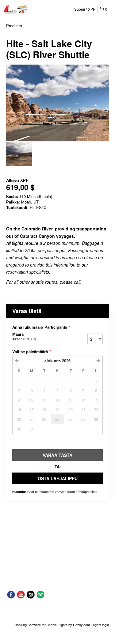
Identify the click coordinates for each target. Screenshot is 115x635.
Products (14, 25)
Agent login (101, 624)
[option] (19, 154)
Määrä (24, 336)
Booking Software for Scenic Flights (41, 624)
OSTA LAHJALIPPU (58, 478)
